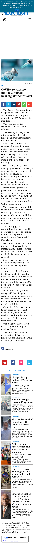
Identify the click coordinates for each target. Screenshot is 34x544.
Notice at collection (11, 541)
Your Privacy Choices (17, 538)
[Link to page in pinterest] (18, 104)
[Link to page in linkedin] (13, 104)
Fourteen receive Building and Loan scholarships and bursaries (21, 473)
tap (30, 19)
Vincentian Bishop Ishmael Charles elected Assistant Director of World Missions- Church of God (21, 500)
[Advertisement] (17, 40)
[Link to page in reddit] (29, 104)
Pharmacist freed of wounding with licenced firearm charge (22, 423)
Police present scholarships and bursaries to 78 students (21, 448)
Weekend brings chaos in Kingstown (22, 401)
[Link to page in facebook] (3, 104)
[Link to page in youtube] (4, 362)
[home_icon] (4, 19)
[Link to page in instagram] (21, 362)
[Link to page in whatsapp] (24, 104)
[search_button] (26, 19)
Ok (17, 10)
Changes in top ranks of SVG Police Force (22, 380)
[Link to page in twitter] (8, 104)
